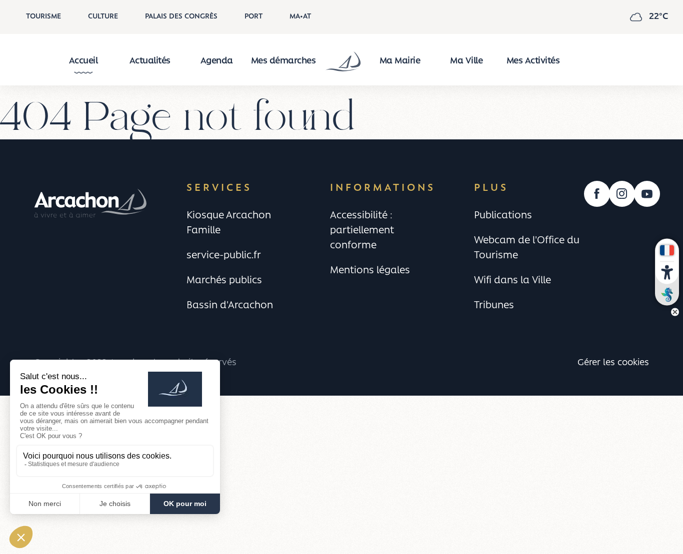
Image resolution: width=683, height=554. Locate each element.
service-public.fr (223, 256)
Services (219, 188)
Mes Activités (533, 61)
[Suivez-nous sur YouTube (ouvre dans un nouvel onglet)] (647, 194)
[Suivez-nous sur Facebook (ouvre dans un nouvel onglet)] (597, 194)
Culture (103, 16)
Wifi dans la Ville (512, 281)
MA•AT (300, 16)
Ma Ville (466, 61)
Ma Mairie (400, 61)
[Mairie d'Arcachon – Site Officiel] (341, 61)
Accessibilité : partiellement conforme (362, 231)
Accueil (83, 61)
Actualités (150, 61)
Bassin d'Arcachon (229, 306)
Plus (491, 188)
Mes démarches (283, 61)
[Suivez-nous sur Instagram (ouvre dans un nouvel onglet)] (622, 194)
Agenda (216, 61)
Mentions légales (370, 271)
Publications (503, 216)
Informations (383, 188)
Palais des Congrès (181, 16)
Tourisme (43, 16)
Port (253, 16)
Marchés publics (224, 281)
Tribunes (494, 306)
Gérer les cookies (613, 363)
